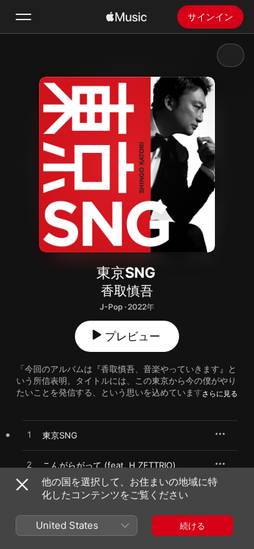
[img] (126, 17)
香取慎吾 (127, 291)
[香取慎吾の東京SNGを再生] (29, 435)
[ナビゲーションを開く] (23, 17)
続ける (192, 525)
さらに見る (220, 393)
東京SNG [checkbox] (60, 435)
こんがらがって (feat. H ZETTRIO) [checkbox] (109, 465)
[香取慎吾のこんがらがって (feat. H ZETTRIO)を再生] (29, 465)
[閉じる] (22, 484)
